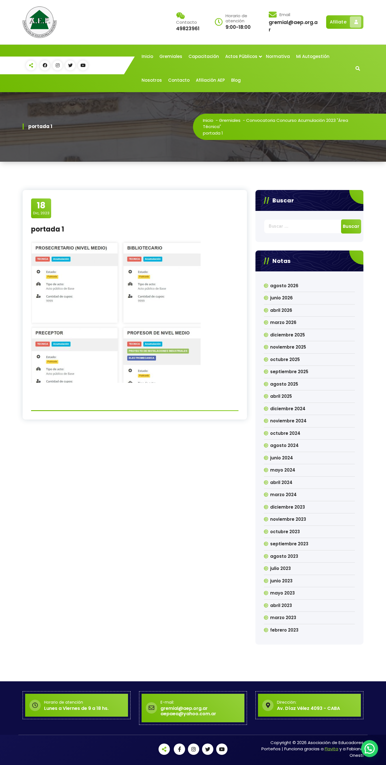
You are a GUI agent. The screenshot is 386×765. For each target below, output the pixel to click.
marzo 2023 (283, 618)
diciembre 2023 (287, 507)
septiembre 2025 (289, 372)
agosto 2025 (284, 384)
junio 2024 (281, 458)
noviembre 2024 (288, 421)
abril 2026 (281, 310)
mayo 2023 (282, 593)
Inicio (147, 56)
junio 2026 (281, 298)
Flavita (331, 749)
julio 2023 (280, 568)
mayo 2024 (282, 470)
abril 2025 (281, 396)
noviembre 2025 (288, 347)
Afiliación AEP (210, 80)
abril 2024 (281, 482)
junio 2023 (281, 581)
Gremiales (170, 56)
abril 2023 (281, 605)
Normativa (278, 56)
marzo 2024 (283, 495)
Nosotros (152, 80)
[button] (369, 748)
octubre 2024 (285, 433)
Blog (236, 80)
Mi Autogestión (312, 56)
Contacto (179, 80)
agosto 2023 (284, 556)
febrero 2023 (284, 630)
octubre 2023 (285, 532)
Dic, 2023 (41, 208)
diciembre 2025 (287, 335)
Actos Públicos (241, 56)
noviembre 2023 (288, 519)
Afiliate (338, 22)
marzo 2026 (283, 322)
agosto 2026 (284, 286)
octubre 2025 (285, 359)
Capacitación (203, 56)
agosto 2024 (284, 445)
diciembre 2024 (287, 409)
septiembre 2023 (289, 544)
